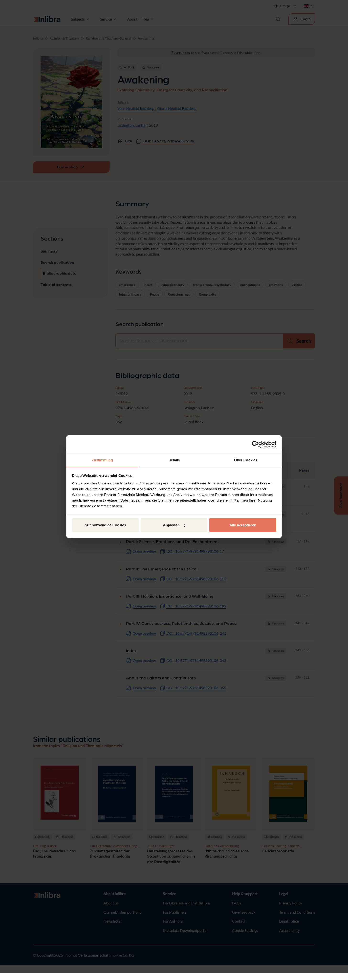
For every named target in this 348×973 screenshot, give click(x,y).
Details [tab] (174, 460)
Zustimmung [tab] (102, 460)
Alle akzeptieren (242, 525)
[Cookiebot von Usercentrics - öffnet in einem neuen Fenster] (255, 444)
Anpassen (171, 525)
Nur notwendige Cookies (105, 525)
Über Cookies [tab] (245, 460)
